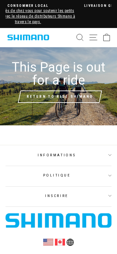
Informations (57, 155)
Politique (57, 175)
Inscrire (56, 195)
